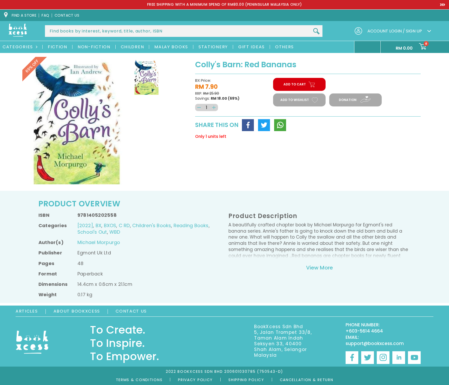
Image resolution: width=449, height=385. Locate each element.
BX (98, 225)
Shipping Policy (246, 379)
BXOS (110, 225)
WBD (114, 232)
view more (319, 267)
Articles (27, 311)
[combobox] (183, 31)
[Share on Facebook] (248, 125)
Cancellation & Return (306, 379)
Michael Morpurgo (98, 242)
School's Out (92, 232)
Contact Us (131, 311)
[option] (224, 4)
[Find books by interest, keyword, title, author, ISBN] (316, 31)
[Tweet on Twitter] (264, 125)
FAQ (45, 15)
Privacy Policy (195, 379)
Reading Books (191, 225)
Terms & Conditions (139, 379)
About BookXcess (77, 311)
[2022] (85, 225)
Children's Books (151, 225)
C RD (124, 225)
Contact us (67, 15)
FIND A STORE (24, 15)
